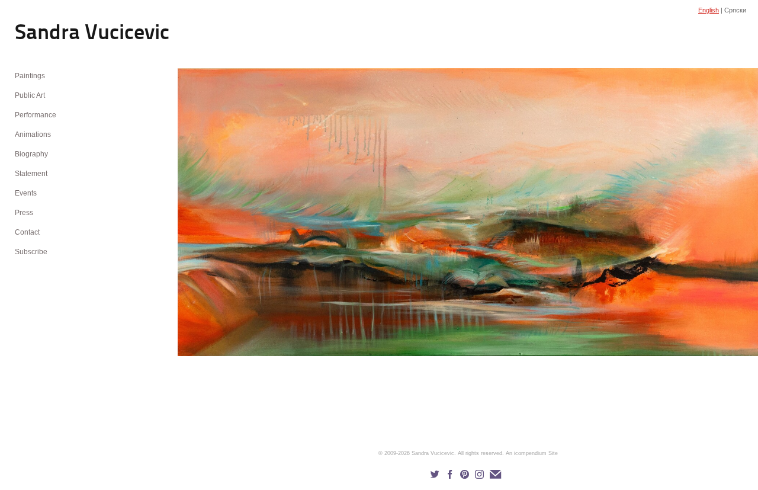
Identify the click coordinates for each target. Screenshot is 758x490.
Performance (35, 115)
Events (26, 193)
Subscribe (31, 252)
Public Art (30, 95)
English (708, 10)
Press (24, 213)
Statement (31, 173)
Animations (33, 134)
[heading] (44, 34)
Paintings (30, 76)
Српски (735, 10)
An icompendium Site (532, 453)
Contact (27, 232)
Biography (31, 154)
